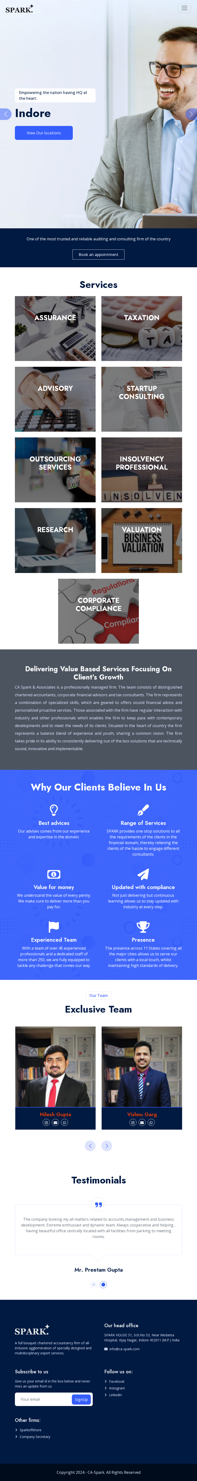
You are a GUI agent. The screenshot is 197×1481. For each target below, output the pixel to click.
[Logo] (20, 8)
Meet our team (40, 136)
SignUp (81, 1399)
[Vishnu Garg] (142, 1067)
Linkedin (115, 1395)
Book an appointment (98, 254)
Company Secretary (35, 1436)
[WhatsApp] (64, 1122)
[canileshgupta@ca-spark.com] (55, 1122)
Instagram (117, 1388)
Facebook (116, 1381)
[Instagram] (46, 1122)
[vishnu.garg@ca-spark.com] (142, 1122)
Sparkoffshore (31, 1430)
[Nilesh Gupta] (55, 1067)
